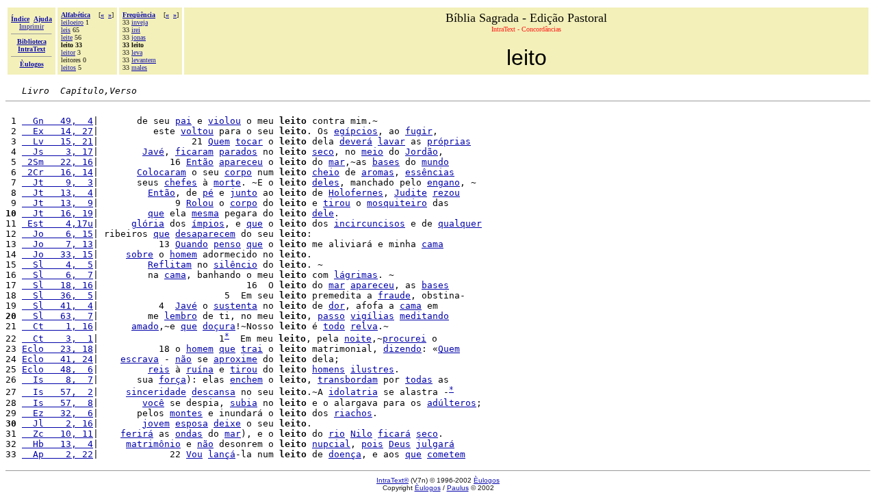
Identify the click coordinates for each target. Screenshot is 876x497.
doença (344, 454)
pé (208, 193)
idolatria (353, 392)
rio (336, 434)
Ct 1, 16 (57, 326)
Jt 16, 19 (57, 213)
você (153, 403)
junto (243, 193)
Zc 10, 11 (57, 434)
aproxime (235, 359)
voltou (197, 131)
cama (432, 244)
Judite (410, 193)
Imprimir (31, 26)
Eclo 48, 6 (57, 369)
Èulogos (487, 480)
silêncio (235, 264)
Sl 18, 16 (57, 285)
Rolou (200, 203)
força (172, 379)
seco (323, 151)
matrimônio (153, 444)
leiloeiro (72, 22)
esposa (191, 423)
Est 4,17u (57, 223)
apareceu (241, 162)
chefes (180, 182)
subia (243, 403)
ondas (189, 434)
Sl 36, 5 (57, 295)
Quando (191, 244)
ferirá (136, 434)
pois (372, 444)
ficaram (194, 151)
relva (364, 326)
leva (136, 52)
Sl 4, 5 (57, 264)
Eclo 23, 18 (57, 349)
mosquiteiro (397, 203)
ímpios (208, 223)
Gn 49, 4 (57, 121)
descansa (213, 392)
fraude (394, 295)
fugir (419, 131)
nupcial (331, 444)
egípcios (356, 131)
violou (224, 121)
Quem (219, 141)
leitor (68, 52)
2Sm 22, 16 (57, 162)
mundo (435, 162)
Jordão (421, 151)
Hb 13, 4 (57, 444)
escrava (139, 359)
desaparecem (205, 234)
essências (429, 172)
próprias (449, 141)
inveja (139, 22)
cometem (446, 454)
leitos (68, 67)
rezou (446, 193)
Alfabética (75, 14)
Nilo (361, 434)
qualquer (460, 223)
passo (331, 316)
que (156, 213)
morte (227, 182)
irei (135, 30)
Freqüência (139, 14)
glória (147, 223)
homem (183, 254)
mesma (205, 213)
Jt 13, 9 (57, 203)
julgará (435, 444)
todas (419, 379)
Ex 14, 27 (57, 131)
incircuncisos (369, 223)
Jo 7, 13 (57, 244)
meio (372, 151)
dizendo (402, 349)
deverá (355, 141)
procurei (404, 338)
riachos (353, 413)
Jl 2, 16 (57, 423)
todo (334, 326)
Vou (194, 454)
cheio (325, 172)
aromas (377, 172)
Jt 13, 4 (57, 193)
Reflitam (170, 264)
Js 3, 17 (57, 151)
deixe (227, 423)
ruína (200, 369)
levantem (143, 60)
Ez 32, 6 (57, 413)
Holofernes (355, 193)
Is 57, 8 (57, 403)
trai (252, 349)
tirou (336, 203)
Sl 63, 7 (57, 316)
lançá (221, 454)
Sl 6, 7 (57, 275)
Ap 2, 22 (57, 454)
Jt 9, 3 (57, 182)
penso (227, 244)
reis (159, 369)
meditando (424, 316)
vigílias (372, 316)
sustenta (235, 306)
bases (386, 162)
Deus (400, 444)
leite (67, 37)
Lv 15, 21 (57, 141)
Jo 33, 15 (57, 254)
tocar (249, 141)
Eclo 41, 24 (57, 359)
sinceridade (156, 392)
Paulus (458, 488)
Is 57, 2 (57, 392)
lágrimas (356, 275)
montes (186, 413)
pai (183, 121)
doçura (219, 326)
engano (443, 182)
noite (358, 338)
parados (238, 151)
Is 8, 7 (57, 379)
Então (200, 162)
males (139, 67)
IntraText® (392, 480)
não (183, 359)
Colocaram (161, 172)
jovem (156, 423)
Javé (153, 151)
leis (65, 30)
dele (323, 213)
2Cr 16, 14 (57, 172)
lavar (391, 141)
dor (336, 306)
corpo (238, 172)
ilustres (372, 369)
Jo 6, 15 (57, 234)
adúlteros (451, 403)
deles (325, 182)
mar (336, 162)
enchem (246, 379)
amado (145, 326)
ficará (394, 434)
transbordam (348, 379)
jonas (138, 37)
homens (328, 369)
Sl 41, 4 (57, 306)
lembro (180, 316)
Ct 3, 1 (57, 338)
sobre (139, 254)
